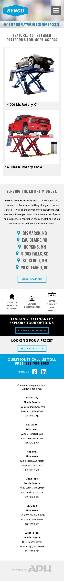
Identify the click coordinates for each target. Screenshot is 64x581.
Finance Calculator (32, 330)
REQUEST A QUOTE (32, 348)
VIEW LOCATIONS (32, 279)
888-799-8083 (37, 363)
